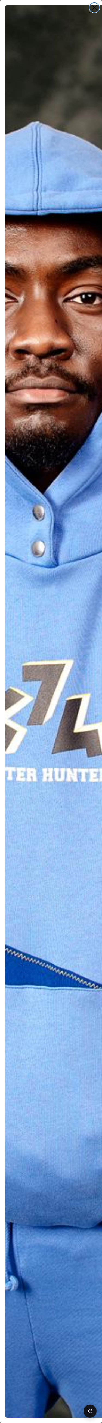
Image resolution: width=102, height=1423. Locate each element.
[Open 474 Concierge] (90, 1411)
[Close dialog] (94, 7)
